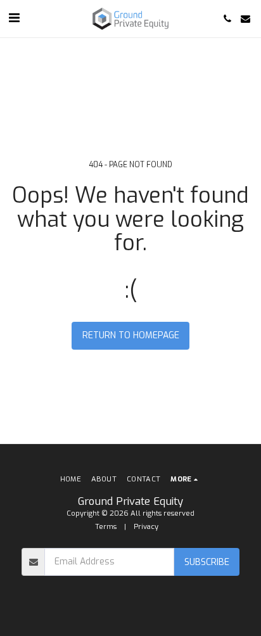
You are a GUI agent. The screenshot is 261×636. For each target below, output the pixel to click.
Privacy (146, 526)
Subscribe (206, 562)
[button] (14, 18)
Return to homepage (130, 335)
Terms (106, 526)
